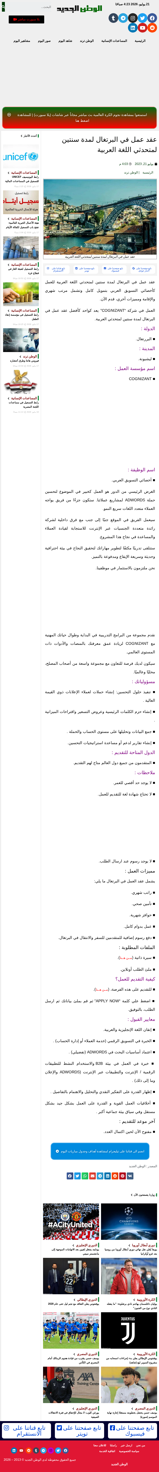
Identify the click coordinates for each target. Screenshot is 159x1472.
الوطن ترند (87, 40)
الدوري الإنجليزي (86, 1245)
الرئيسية (140, 40)
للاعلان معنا (99, 1445)
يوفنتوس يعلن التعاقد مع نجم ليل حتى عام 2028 (73, 1303)
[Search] (3, 7)
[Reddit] (152, 28)
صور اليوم (44, 40)
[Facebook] (152, 18)
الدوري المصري (87, 1354)
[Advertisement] (79, 76)
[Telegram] (123, 18)
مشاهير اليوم (22, 40)
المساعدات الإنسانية (114, 40)
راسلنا (113, 1445)
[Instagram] (133, 18)
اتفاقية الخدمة (107, 1451)
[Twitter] (142, 18)
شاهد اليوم (65, 40)
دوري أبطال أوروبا (143, 1245)
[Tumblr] (113, 18)
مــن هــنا (126, 957)
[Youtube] (142, 28)
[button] (26, 19)
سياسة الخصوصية (129, 1451)
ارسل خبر (126, 1445)
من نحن (140, 1445)
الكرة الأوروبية (146, 1299)
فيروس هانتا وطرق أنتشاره (24, 360)
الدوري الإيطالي (87, 1299)
